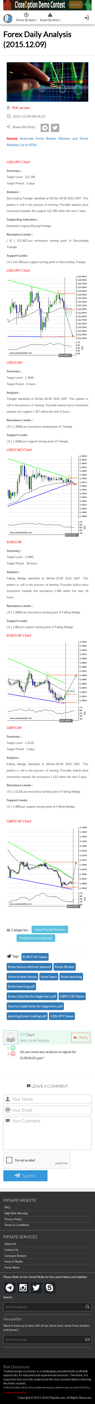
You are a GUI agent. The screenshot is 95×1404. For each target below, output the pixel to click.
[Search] (87, 1306)
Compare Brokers (15, 1255)
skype (54, 1286)
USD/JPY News (62, 1016)
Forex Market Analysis (49, 929)
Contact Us (11, 1250)
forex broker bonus (22, 976)
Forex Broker (64, 966)
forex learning (71, 976)
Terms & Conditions (16, 1225)
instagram (28, 1286)
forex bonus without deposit (29, 966)
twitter (58, 128)
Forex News (12, 1267)
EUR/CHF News (35, 957)
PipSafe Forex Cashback (35, 938)
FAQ (7, 1207)
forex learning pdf (21, 986)
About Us (10, 1244)
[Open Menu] (87, 17)
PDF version (20, 108)
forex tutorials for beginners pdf (32, 996)
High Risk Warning (16, 1213)
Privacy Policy (13, 1219)
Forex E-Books (13, 1261)
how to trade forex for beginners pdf (35, 1006)
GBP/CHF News (72, 996)
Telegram (48, 129)
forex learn (49, 976)
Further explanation (15, 1392)
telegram (14, 1287)
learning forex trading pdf (27, 1016)
